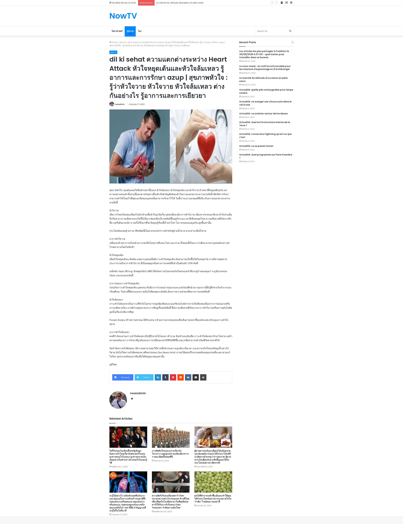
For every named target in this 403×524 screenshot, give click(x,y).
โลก (140, 31)
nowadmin (120, 104)
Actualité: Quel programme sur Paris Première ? (265, 156)
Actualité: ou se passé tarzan (256, 146)
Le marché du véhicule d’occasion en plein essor (263, 79)
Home (114, 42)
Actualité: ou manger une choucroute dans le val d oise (265, 103)
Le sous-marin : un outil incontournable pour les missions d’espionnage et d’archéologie (265, 68)
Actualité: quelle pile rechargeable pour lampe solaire (266, 91)
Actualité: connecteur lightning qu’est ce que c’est (265, 135)
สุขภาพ (130, 31)
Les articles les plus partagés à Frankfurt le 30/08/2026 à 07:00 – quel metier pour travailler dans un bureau (264, 54)
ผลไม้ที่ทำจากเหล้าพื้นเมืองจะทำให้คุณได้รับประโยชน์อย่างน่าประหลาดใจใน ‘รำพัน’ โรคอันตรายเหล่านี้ (212, 498)
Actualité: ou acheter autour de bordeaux (263, 113)
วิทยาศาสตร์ (117, 31)
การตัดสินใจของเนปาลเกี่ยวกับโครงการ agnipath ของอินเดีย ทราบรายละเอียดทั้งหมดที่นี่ (170, 453)
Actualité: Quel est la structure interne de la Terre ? (264, 124)
